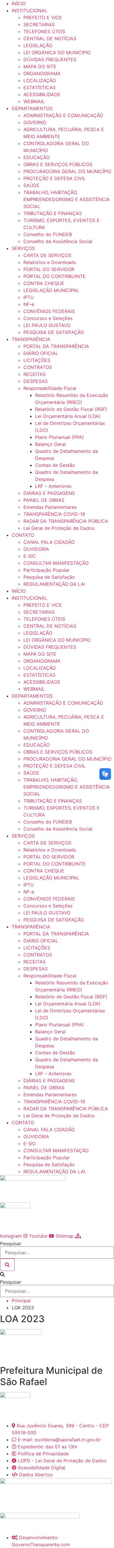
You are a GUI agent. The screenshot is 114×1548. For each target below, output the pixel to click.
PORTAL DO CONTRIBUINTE (54, 276)
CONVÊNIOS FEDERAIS (49, 311)
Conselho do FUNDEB (47, 234)
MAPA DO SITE (39, 66)
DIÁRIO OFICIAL (40, 353)
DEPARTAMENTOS (32, 108)
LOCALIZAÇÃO (39, 80)
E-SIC (29, 556)
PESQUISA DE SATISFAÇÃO (53, 332)
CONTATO (23, 535)
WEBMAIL (34, 101)
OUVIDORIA (36, 549)
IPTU (28, 297)
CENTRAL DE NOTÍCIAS (49, 38)
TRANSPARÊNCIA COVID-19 (54, 514)
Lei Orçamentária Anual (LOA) (68, 416)
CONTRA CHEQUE (43, 283)
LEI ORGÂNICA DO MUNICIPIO (57, 52)
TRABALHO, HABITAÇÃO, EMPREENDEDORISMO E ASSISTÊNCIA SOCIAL (66, 199)
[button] (57, 1274)
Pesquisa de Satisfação (49, 577)
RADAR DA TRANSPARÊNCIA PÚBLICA (65, 521)
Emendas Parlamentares (50, 507)
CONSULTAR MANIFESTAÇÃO (56, 563)
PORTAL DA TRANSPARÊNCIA (56, 346)
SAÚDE (31, 185)
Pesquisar (10, 1243)
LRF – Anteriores (53, 486)
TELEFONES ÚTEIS (44, 31)
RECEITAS (34, 374)
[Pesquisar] (7, 1265)
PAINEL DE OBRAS (43, 500)
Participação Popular (46, 570)
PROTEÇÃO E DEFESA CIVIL (54, 178)
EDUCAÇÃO (36, 157)
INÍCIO (19, 3)
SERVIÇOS (23, 248)
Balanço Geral (50, 444)
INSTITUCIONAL (29, 10)
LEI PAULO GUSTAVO (46, 325)
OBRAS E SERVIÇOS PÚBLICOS (57, 164)
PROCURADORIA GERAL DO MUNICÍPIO (67, 171)
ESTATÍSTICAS (39, 87)
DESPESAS (35, 381)
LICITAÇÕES (36, 360)
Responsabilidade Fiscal (49, 388)
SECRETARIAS (39, 24)
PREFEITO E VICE (42, 17)
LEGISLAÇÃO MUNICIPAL (51, 290)
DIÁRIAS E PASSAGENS (49, 493)
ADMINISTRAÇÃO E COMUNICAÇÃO (63, 115)
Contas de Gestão (55, 465)
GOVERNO (34, 122)
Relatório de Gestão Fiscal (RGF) (71, 409)
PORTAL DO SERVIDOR (48, 269)
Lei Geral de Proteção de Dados (58, 528)
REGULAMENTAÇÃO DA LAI (54, 584)
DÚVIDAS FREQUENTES (49, 59)
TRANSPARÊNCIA (31, 339)
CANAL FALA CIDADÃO (49, 542)
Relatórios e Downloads (49, 262)
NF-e (28, 304)
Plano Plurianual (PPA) (59, 437)
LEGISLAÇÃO (37, 45)
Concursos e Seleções (47, 318)
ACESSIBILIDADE (42, 94)
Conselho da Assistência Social (57, 241)
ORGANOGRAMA (42, 73)
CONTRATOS (37, 367)
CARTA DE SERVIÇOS (47, 255)
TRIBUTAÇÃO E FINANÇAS (52, 213)
